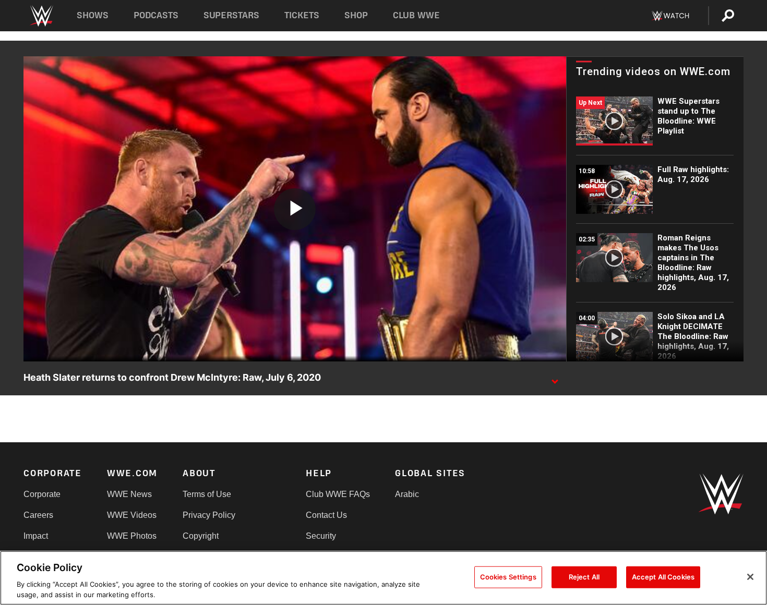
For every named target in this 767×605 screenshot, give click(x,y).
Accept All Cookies (663, 577)
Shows (93, 15)
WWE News (129, 494)
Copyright (201, 535)
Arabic (407, 494)
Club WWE (416, 15)
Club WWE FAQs (338, 494)
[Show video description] (554, 378)
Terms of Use (207, 494)
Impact (35, 535)
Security (321, 535)
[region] (383, 578)
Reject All (584, 577)
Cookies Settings (508, 577)
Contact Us (326, 515)
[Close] (750, 576)
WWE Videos (132, 515)
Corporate (42, 494)
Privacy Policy (209, 515)
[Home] (41, 16)
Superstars (231, 15)
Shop (356, 15)
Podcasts (156, 15)
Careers (38, 515)
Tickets (301, 15)
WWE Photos (132, 535)
